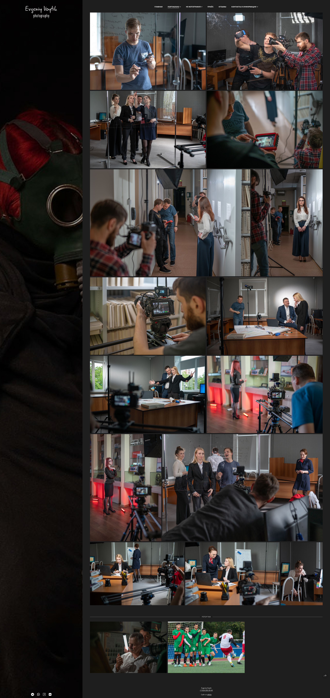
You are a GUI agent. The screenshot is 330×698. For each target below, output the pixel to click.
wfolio (209, 694)
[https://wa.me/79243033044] (38, 694)
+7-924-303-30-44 (206, 690)
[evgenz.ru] (41, 12)
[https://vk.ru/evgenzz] (50, 694)
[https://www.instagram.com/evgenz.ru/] (44, 694)
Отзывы (222, 7)
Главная (158, 7)
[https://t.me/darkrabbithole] (32, 694)
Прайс (210, 7)
